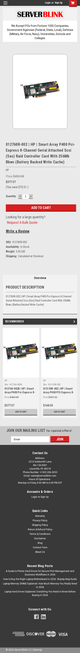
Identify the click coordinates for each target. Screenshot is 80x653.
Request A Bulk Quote (22, 222)
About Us (40, 552)
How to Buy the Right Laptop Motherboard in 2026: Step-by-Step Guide (40, 579)
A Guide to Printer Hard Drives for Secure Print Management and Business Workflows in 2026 (40, 573)
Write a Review (17, 231)
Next (74, 321)
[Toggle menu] (5, 5)
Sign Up (59, 2)
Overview (40, 278)
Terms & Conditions (40, 534)
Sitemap (37, 650)
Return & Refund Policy (40, 529)
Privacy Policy (40, 520)
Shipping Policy (40, 525)
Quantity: (11, 196)
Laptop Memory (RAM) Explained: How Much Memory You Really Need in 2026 (40, 585)
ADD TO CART (20, 412)
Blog (40, 543)
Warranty (40, 516)
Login (47, 2)
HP (5, 380)
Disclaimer (40, 538)
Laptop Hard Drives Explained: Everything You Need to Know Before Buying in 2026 (40, 593)
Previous (69, 321)
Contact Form (40, 547)
